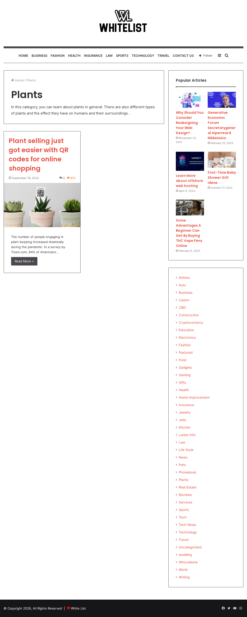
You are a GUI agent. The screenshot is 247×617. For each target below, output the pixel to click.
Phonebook (187, 472)
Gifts (182, 382)
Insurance (93, 55)
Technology (143, 55)
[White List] (123, 23)
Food (182, 360)
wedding (185, 555)
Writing (184, 577)
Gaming (185, 375)
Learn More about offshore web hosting (189, 180)
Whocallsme (188, 562)
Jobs (182, 420)
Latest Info (187, 435)
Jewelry (185, 412)
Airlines (184, 278)
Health (74, 55)
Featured (185, 352)
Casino (184, 300)
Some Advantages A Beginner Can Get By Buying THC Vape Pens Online (189, 233)
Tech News (187, 525)
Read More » (24, 261)
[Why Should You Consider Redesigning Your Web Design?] (190, 100)
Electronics (187, 337)
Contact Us (183, 55)
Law (109, 55)
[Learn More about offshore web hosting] (190, 161)
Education (186, 330)
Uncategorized (190, 547)
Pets (182, 465)
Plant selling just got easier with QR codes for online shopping (39, 154)
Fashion (58, 55)
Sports (122, 55)
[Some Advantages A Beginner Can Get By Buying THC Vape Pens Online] (190, 207)
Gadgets (185, 367)
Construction (189, 315)
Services (185, 502)
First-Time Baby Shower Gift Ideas (222, 177)
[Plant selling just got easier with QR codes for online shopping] (42, 205)
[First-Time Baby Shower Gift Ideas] (222, 160)
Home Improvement (194, 397)
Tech (182, 517)
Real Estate (187, 487)
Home (23, 55)
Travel (163, 55)
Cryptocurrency (191, 322)
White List (78, 608)
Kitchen (185, 427)
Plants (183, 480)
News (183, 457)
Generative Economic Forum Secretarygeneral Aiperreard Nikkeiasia (222, 125)
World (183, 570)
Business (39, 55)
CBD (182, 307)
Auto (182, 285)
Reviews (185, 495)
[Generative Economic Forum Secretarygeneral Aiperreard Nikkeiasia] (222, 100)
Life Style (186, 450)
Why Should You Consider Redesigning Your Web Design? (190, 122)
